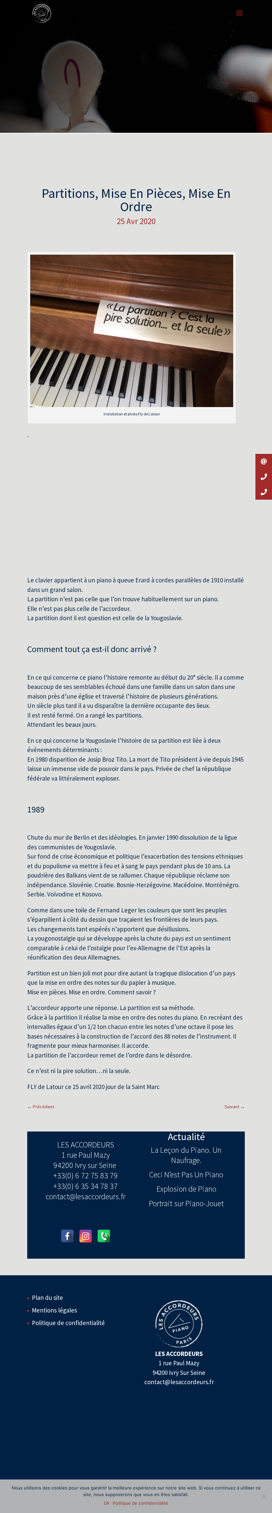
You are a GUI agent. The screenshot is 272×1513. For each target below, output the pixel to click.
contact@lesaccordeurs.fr (85, 1196)
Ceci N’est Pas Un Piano (186, 1174)
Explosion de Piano (186, 1189)
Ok (106, 1503)
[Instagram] (85, 1236)
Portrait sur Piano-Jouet (186, 1203)
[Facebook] (67, 1236)
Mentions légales (54, 1310)
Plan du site (47, 1298)
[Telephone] (103, 1236)
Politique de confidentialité (68, 1323)
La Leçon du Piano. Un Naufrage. (186, 1155)
